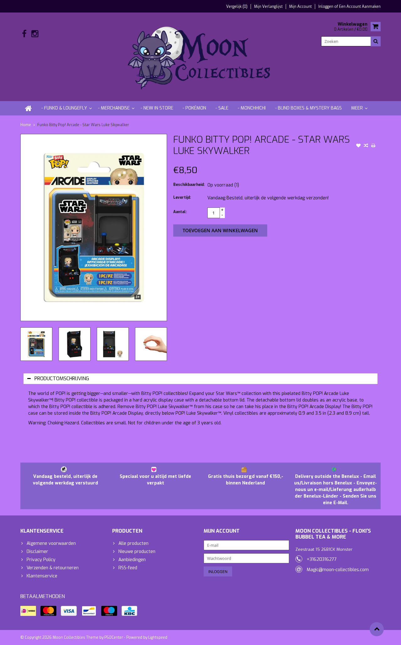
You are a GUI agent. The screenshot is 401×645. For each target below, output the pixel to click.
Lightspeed (157, 637)
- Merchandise (114, 108)
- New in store (157, 108)
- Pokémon (194, 108)
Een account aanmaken (360, 6)
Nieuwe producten (136, 552)
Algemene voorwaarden (51, 543)
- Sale (222, 108)
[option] (36, 344)
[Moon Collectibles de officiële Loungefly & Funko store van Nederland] (200, 56)
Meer (357, 108)
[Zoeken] (376, 41)
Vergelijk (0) (236, 6)
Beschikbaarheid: (189, 184)
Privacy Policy (41, 560)
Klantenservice (42, 576)
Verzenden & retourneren (53, 568)
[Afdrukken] (373, 146)
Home (25, 124)
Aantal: (180, 211)
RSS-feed (127, 568)
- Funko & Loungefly (64, 108)
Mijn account (300, 6)
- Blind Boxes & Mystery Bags (308, 108)
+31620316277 (322, 559)
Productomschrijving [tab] (61, 378)
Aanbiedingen (132, 560)
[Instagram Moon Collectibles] (35, 34)
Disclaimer (37, 552)
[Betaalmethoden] (28, 611)
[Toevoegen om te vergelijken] (366, 146)
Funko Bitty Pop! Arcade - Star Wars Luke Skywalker (83, 124)
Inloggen (326, 6)
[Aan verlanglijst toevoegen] (358, 146)
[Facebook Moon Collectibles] (24, 34)
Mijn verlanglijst (268, 6)
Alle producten (133, 543)
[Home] (28, 108)
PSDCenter (113, 637)
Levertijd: (182, 197)
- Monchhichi (252, 108)
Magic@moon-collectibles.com (338, 570)
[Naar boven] (377, 629)
